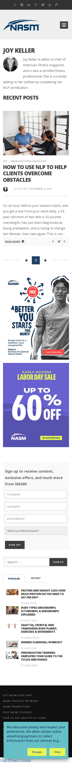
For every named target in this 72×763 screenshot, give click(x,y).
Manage (37, 752)
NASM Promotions (16, 706)
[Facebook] (15, 5)
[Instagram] (22, 5)
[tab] (14, 578)
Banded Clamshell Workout (41, 642)
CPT (5, 161)
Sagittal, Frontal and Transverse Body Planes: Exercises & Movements (39, 628)
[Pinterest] (36, 5)
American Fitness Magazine (28, 161)
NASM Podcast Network (20, 701)
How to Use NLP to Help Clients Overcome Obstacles (35, 173)
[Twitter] (43, 5)
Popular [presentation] (14, 578)
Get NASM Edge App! (17, 695)
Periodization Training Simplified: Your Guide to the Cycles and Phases (41, 656)
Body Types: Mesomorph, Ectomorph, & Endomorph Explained (40, 611)
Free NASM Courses (17, 712)
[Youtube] (50, 5)
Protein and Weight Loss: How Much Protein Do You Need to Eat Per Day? (43, 594)
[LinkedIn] (29, 5)
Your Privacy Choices (15, 760)
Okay (57, 752)
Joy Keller (20, 188)
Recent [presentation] (36, 578)
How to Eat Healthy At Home (24, 718)
